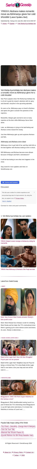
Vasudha (13, 426)
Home (4, 23)
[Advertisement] (18, 45)
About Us (7, 452)
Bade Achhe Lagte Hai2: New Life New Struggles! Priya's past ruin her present (16, 358)
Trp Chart (5, 426)
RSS (23, 455)
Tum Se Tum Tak (7, 429)
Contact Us (29, 452)
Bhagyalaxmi (6, 377)
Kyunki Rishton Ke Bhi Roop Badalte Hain (17, 435)
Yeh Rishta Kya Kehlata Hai (27, 23)
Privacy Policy (20, 198)
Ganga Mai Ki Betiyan (26, 426)
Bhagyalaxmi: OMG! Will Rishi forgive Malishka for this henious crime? (17, 398)
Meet (3, 286)
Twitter (16, 455)
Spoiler (12, 23)
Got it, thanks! (6, 201)
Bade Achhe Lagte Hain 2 (10, 337)
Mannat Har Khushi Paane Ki (12, 432)
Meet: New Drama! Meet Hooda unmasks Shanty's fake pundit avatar (17, 318)
